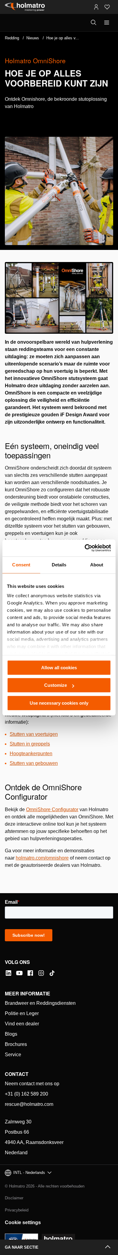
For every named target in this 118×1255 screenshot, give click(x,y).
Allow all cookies (59, 667)
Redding (12, 38)
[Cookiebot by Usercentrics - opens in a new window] (85, 548)
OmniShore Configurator (52, 809)
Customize (55, 685)
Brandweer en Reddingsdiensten (40, 1003)
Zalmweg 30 (18, 1121)
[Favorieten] (107, 7)
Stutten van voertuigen (34, 734)
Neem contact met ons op (32, 1083)
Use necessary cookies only (59, 703)
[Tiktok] (52, 973)
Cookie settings (23, 1222)
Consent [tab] (21, 564)
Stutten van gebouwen (34, 763)
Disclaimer (14, 1198)
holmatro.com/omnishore (42, 857)
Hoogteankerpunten (31, 753)
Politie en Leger (22, 1013)
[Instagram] (41, 973)
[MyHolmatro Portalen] (96, 7)
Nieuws (32, 38)
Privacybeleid (16, 1210)
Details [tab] (59, 564)
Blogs (11, 1034)
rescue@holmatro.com (29, 1104)
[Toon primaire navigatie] (106, 22)
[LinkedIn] (8, 973)
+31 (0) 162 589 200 (26, 1093)
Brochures (16, 1044)
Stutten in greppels (30, 743)
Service (13, 1054)
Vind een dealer (22, 1023)
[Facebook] (30, 973)
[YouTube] (19, 973)
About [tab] (96, 564)
